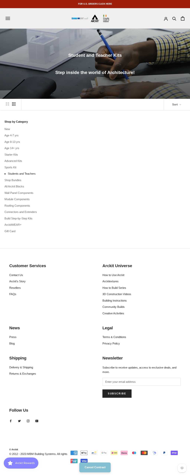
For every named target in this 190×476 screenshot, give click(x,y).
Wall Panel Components (18, 192)
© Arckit (13, 449)
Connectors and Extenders (20, 211)
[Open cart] (182, 18)
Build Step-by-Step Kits (18, 218)
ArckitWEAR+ (13, 224)
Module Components (17, 199)
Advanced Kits (13, 160)
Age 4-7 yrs (11, 135)
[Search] (174, 18)
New (7, 129)
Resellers (15, 287)
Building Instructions (114, 300)
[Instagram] (28, 420)
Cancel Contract (95, 467)
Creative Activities (113, 313)
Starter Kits (11, 154)
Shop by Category (16, 121)
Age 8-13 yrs (12, 141)
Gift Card (9, 231)
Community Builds (113, 306)
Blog (12, 343)
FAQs (12, 294)
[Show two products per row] (7, 104)
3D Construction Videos (116, 294)
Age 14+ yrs (11, 148)
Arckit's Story (17, 281)
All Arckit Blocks (14, 186)
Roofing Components (17, 205)
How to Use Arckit (113, 275)
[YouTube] (36, 420)
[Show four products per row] (13, 104)
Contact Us (16, 275)
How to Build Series (114, 287)
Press (13, 337)
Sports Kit (10, 167)
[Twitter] (19, 420)
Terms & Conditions (114, 337)
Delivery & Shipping (21, 367)
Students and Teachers (22, 173)
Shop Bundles (12, 180)
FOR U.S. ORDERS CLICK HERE (95, 4)
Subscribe (117, 393)
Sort (175, 104)
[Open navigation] (8, 18)
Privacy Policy (111, 343)
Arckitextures (110, 281)
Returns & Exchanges (22, 373)
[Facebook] (10, 420)
